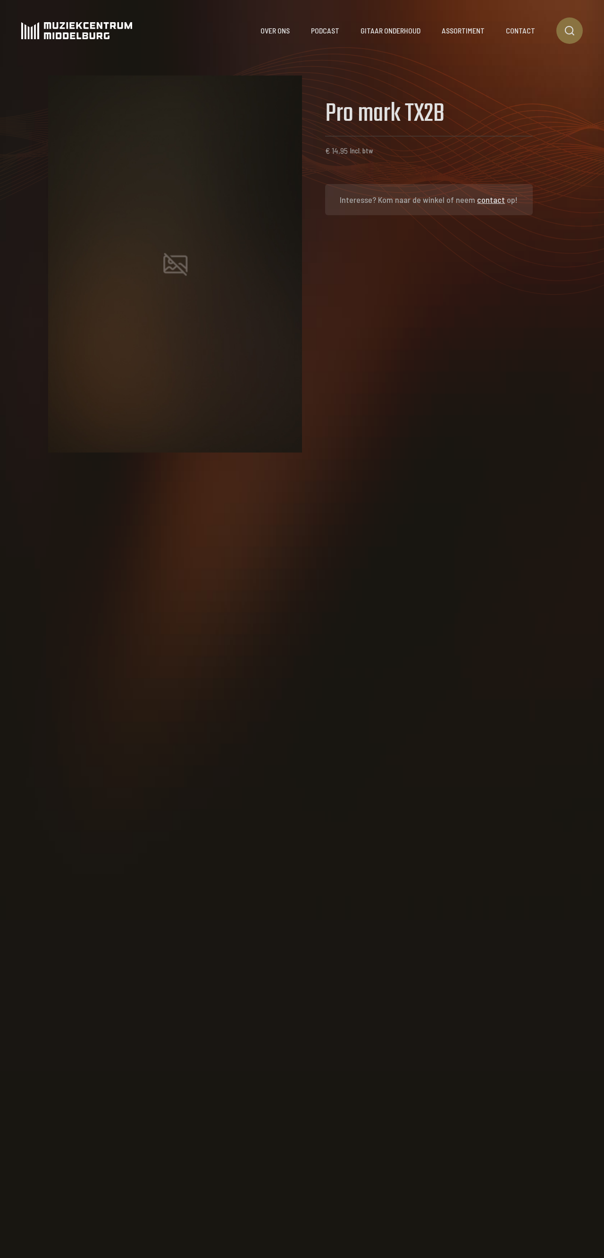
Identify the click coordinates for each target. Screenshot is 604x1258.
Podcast (325, 30)
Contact (520, 30)
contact (491, 199)
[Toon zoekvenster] (569, 30)
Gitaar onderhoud (390, 30)
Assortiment (463, 30)
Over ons (275, 30)
